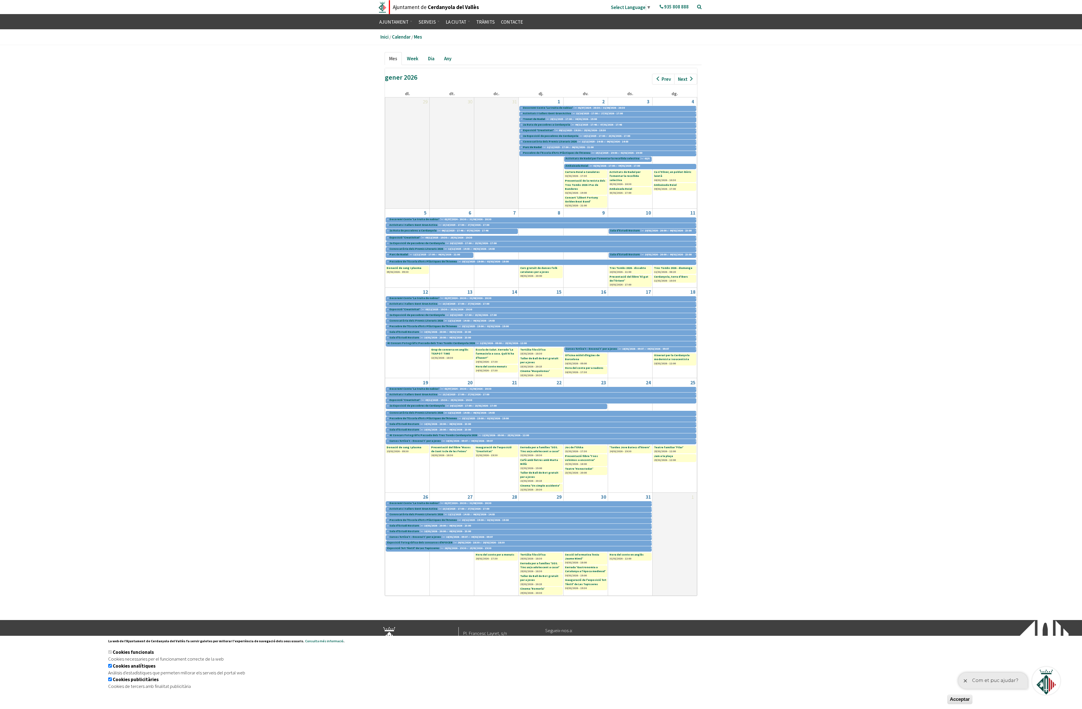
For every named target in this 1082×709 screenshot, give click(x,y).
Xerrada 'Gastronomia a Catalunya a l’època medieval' (585, 569)
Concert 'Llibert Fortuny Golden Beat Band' (581, 199)
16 (603, 292)
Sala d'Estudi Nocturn (625, 230)
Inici (384, 37)
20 (470, 383)
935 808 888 (676, 7)
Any (447, 58)
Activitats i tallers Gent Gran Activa (547, 113)
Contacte (512, 22)
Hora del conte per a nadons (584, 368)
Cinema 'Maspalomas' (535, 371)
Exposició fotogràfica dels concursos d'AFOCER (420, 542)
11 (692, 213)
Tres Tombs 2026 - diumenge (673, 268)
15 (559, 292)
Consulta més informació (324, 641)
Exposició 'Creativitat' (538, 130)
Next (683, 79)
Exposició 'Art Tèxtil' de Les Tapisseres (413, 548)
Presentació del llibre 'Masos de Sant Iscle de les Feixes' (451, 449)
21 (514, 383)
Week (412, 58)
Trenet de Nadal (534, 119)
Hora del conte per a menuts (495, 554)
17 (648, 292)
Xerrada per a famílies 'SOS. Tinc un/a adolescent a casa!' (539, 449)
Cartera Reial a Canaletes (582, 172)
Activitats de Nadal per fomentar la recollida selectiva (602, 158)
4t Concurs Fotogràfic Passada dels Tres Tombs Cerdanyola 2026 (431, 343)
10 (648, 213)
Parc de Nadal (532, 147)
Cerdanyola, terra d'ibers (671, 276)
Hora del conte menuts (491, 366)
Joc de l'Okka (574, 447)
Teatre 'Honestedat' (579, 469)
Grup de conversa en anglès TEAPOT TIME (449, 351)
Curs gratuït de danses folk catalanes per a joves (538, 270)
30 (603, 497)
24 (648, 383)
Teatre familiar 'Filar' (668, 447)
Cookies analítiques (134, 666)
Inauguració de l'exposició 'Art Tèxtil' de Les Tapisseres (585, 582)
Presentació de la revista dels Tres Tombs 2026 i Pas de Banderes (585, 185)
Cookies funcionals (133, 652)
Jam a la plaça (663, 456)
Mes (418, 37)
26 (425, 497)
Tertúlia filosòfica (533, 349)
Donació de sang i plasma (404, 268)
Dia (431, 58)
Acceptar (960, 699)
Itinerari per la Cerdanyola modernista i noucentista (671, 357)
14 (514, 292)
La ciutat (456, 22)
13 (470, 292)
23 (603, 383)
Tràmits (485, 22)
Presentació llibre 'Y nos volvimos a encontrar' (581, 458)
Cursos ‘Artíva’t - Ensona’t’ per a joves (591, 349)
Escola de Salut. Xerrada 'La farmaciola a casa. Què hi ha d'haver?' (495, 354)
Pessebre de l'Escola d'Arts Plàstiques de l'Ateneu (556, 153)
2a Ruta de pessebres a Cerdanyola (546, 124)
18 (692, 292)
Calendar (401, 37)
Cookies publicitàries (136, 679)
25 (692, 383)
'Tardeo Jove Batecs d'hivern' (629, 447)
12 (425, 292)
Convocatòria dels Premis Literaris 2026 (550, 141)
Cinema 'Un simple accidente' (540, 485)
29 (559, 497)
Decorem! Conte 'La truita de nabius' (548, 108)
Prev (666, 79)
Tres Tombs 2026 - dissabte (627, 268)
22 (559, 383)
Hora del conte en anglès (626, 554)
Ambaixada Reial (577, 166)
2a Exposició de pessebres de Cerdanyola (550, 136)
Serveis (427, 22)
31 (648, 497)
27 (470, 497)
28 (514, 497)
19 (425, 383)
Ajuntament (394, 22)
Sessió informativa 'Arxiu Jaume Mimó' (582, 556)
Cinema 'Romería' (532, 588)
